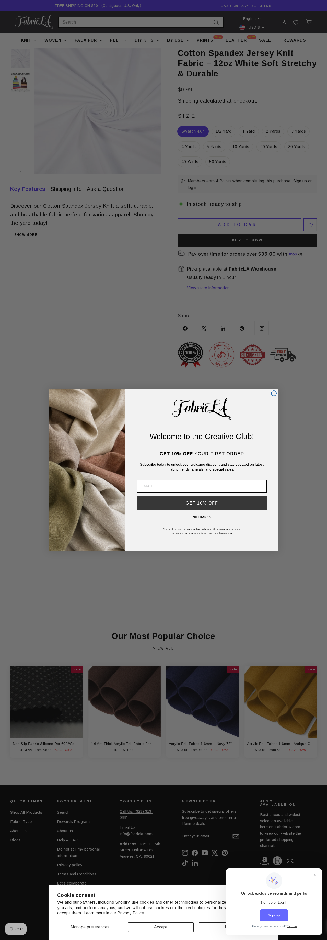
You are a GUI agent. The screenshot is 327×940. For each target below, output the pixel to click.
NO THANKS (202, 517)
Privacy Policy (130, 913)
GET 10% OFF (202, 503)
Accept (161, 927)
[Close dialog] (273, 393)
